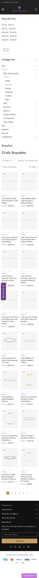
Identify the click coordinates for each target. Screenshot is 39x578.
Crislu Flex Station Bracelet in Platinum (28, 437)
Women (4, 70)
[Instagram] (24, 547)
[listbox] (14, 167)
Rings (7, 100)
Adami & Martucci (9, 114)
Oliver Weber (8, 122)
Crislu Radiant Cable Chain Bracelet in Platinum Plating (28, 200)
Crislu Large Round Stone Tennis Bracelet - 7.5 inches (10, 360)
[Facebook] (11, 547)
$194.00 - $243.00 (9, 36)
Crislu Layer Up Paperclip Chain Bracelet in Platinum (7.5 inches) (28, 477)
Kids (3, 126)
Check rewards (29, 575)
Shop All (5, 133)
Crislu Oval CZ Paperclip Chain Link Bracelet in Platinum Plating (28, 279)
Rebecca (6, 111)
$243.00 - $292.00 (9, 40)
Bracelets (8, 85)
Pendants (8, 96)
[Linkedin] (28, 547)
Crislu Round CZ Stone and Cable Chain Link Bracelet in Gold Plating (10, 320)
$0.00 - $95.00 (8, 25)
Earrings (8, 88)
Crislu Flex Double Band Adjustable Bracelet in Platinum (9, 476)
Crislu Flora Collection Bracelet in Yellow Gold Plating (29, 399)
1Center (30, 555)
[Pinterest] (19, 547)
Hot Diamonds (8, 118)
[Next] (31, 493)
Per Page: (6, 160)
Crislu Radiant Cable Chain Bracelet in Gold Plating (10, 200)
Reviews (3, 291)
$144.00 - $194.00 (9, 32)
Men (3, 66)
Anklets (7, 81)
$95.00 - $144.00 (9, 29)
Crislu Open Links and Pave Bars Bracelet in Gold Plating (10, 239)
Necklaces (9, 92)
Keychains (5, 129)
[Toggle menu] (3, 9)
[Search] (36, 9)
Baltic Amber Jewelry (10, 73)
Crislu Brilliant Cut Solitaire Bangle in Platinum (27, 360)
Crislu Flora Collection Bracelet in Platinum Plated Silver (10, 438)
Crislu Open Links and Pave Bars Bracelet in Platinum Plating (29, 239)
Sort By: (5, 167)
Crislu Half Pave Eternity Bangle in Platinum (8, 399)
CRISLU (6, 77)
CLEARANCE (7, 137)
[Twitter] (15, 547)
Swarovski (7, 107)
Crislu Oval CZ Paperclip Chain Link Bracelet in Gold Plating (9, 279)
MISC (5, 103)
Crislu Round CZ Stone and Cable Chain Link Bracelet (29, 319)
